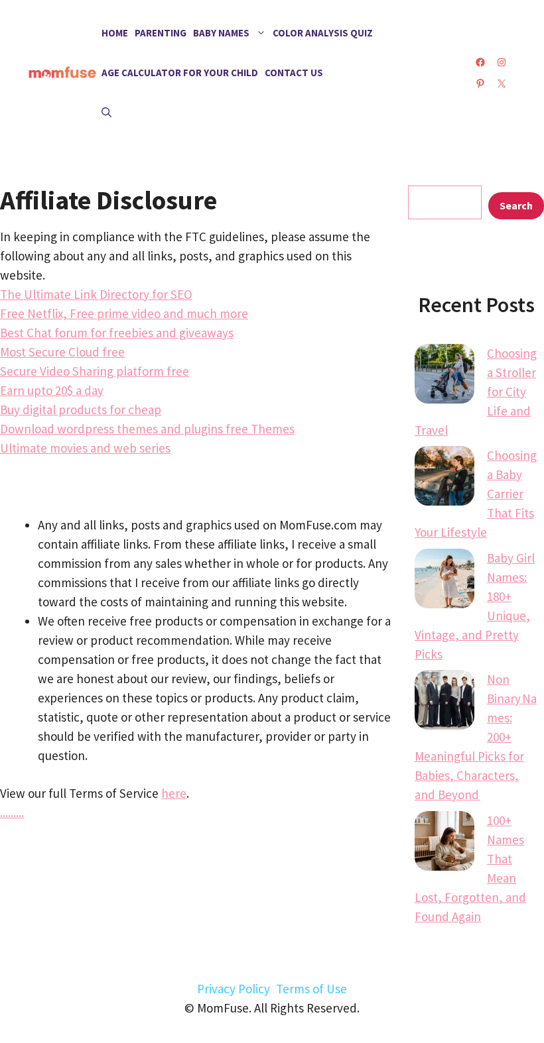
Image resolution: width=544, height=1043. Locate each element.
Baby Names (221, 33)
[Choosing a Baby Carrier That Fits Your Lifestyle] (444, 478)
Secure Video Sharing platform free (94, 371)
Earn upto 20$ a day (51, 390)
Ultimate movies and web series (85, 448)
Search (516, 205)
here (173, 793)
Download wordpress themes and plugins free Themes (147, 429)
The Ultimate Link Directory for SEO (96, 294)
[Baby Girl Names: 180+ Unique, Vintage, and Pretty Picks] (444, 581)
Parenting (160, 33)
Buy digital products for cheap (80, 409)
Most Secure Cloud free (62, 352)
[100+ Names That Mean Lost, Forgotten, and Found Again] (444, 843)
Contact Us (294, 72)
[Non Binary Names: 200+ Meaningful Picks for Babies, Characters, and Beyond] (444, 702)
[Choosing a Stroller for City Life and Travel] (444, 376)
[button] (106, 113)
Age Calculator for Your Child (180, 72)
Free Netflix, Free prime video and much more (124, 313)
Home (115, 33)
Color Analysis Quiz (323, 33)
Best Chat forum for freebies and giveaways (117, 333)
